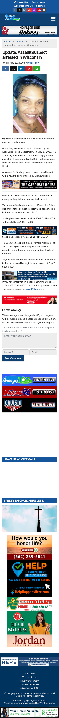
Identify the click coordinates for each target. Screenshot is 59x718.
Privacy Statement (29, 680)
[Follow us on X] (19, 10)
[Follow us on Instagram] (24, 10)
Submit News (38, 2)
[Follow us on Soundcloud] (39, 10)
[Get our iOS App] (44, 10)
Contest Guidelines (29, 684)
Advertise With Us (23, 5)
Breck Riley (33, 62)
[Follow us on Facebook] (15, 10)
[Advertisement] (29, 30)
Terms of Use (29, 677)
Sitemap (40, 5)
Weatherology (46, 702)
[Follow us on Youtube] (29, 10)
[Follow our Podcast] (34, 10)
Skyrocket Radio (37, 700)
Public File (30, 673)
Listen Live (22, 2)
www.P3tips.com (34, 289)
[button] (53, 18)
